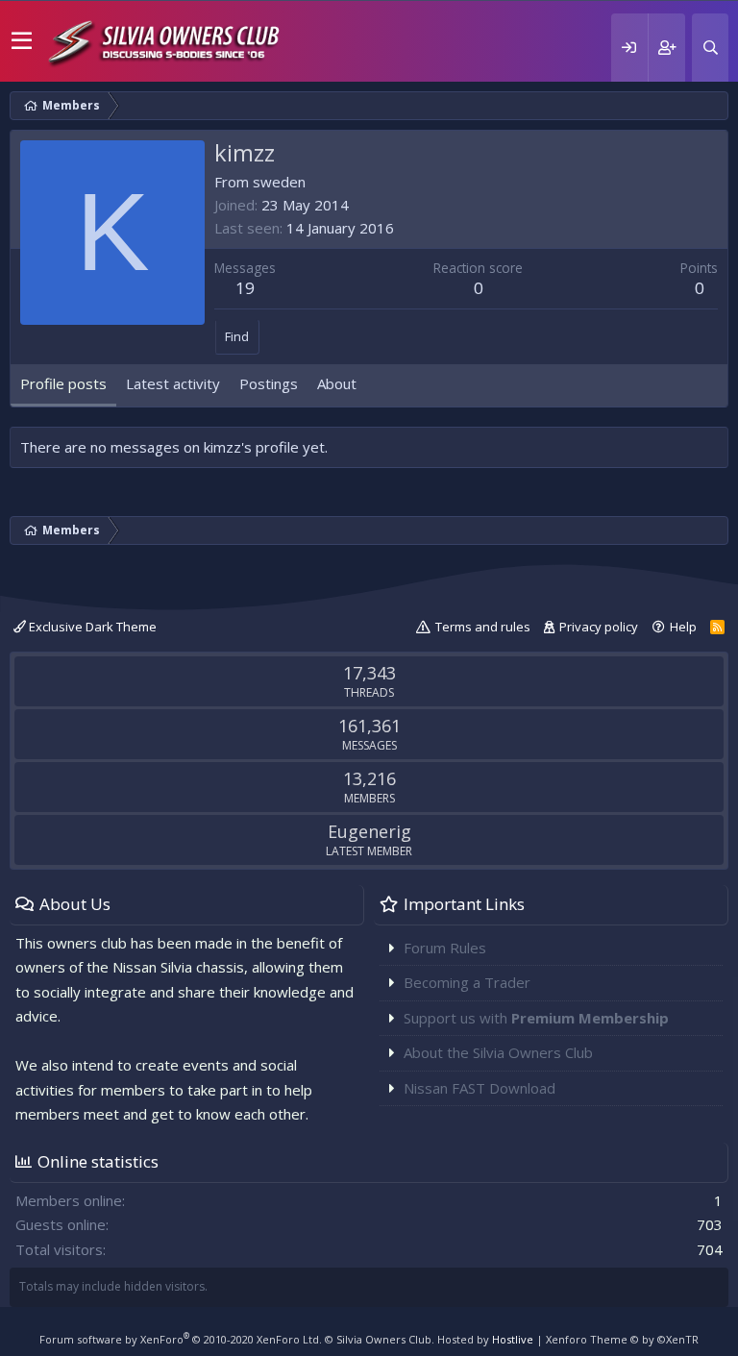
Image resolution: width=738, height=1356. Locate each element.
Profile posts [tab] (63, 383)
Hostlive (512, 1339)
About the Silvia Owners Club (498, 1052)
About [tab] (337, 383)
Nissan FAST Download (479, 1087)
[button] (21, 41)
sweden (279, 181)
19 (245, 288)
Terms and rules (482, 626)
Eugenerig (369, 831)
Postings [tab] (268, 383)
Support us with (536, 1017)
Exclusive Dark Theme (91, 626)
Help (683, 626)
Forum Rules (445, 947)
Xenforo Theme (622, 1339)
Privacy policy (598, 626)
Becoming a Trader (467, 982)
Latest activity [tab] (173, 383)
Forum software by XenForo (180, 1339)
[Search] (710, 47)
